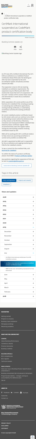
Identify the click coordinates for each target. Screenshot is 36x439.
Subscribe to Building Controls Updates (16, 165)
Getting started (6, 316)
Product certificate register (23, 156)
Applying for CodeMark (9, 150)
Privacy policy (6, 423)
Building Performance (6, 5)
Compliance (6, 184)
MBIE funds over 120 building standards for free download (20, 269)
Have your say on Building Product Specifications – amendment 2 (17, 370)
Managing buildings (7, 324)
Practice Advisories (7, 346)
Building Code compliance (9, 321)
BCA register (5, 359)
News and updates (9, 192)
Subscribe (4, 395)
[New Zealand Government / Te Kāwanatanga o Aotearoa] (18, 413)
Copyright (4, 428)
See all (3, 380)
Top (32, 438)
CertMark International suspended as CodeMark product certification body (20, 264)
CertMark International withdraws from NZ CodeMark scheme (18, 258)
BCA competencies (7, 356)
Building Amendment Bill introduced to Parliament (16, 373)
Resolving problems (7, 326)
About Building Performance (10, 341)
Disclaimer (4, 425)
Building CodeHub (6, 348)
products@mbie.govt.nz (16, 161)
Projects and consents (25, 180)
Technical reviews (6, 361)
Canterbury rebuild (7, 343)
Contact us (4, 398)
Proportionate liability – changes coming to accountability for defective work (14, 377)
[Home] (3, 14)
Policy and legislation (9, 180)
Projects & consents (7, 319)
